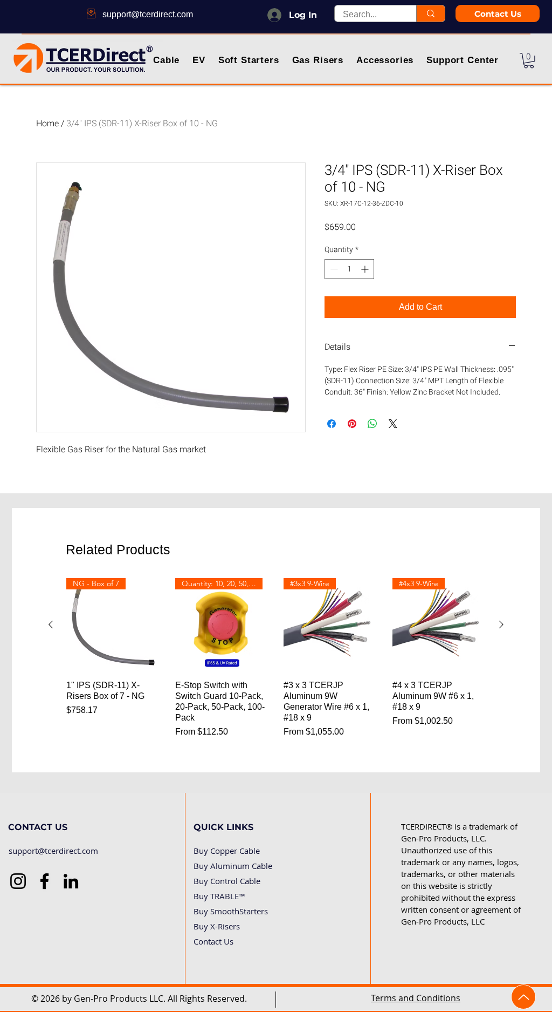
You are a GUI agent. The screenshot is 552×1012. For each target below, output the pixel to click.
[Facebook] (44, 881)
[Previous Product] (50, 624)
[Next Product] (501, 624)
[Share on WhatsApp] (372, 423)
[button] (167, 61)
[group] (276, 658)
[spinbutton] (349, 269)
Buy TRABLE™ (219, 896)
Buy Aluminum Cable (233, 865)
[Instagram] (18, 881)
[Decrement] (333, 269)
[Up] (523, 996)
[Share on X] (393, 423)
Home (47, 123)
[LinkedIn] (70, 881)
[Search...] (430, 13)
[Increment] (365, 269)
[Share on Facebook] (331, 423)
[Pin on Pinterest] (352, 423)
